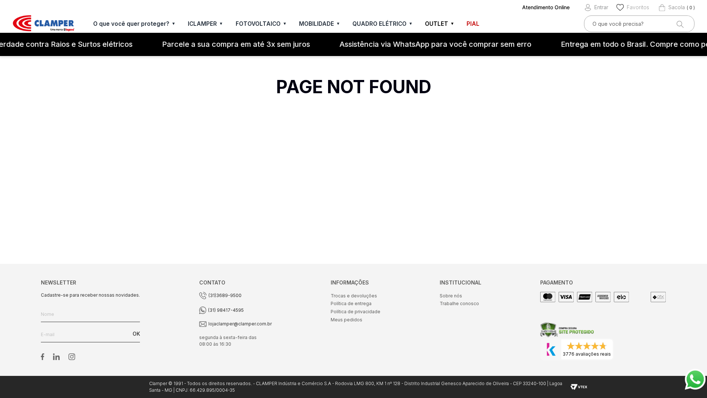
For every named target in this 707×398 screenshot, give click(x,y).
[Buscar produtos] (679, 24)
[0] (672, 7)
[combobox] (639, 23)
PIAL (473, 23)
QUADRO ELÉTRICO (379, 23)
